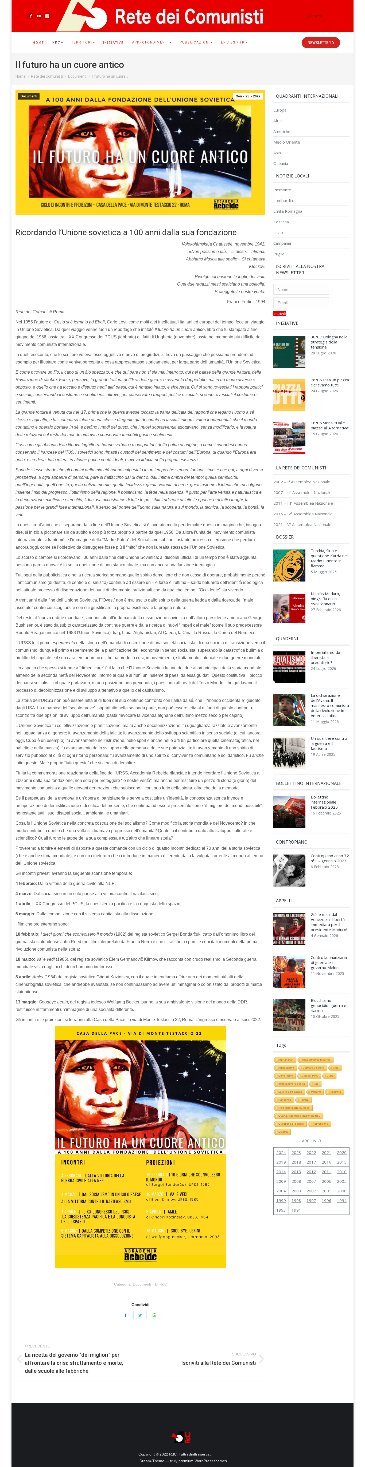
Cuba (330, 1075)
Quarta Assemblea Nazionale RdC (299, 1115)
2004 (281, 1190)
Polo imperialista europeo (294, 1107)
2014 (281, 1171)
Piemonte (282, 189)
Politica (304, 1099)
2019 (281, 1162)
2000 (342, 1190)
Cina (336, 1067)
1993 (281, 1210)
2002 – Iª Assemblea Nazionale (301, 481)
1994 (342, 1200)
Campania (282, 243)
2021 (326, 1152)
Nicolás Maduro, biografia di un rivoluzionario (325, 598)
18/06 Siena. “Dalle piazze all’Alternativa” (330, 425)
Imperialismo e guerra (291, 1083)
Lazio (278, 232)
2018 (296, 1162)
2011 (326, 1171)
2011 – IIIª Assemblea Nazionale (303, 503)
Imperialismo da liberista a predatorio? (325, 657)
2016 (326, 1162)
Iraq (316, 1083)
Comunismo (285, 1075)
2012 (311, 1171)
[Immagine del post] (289, 353)
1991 (296, 1210)
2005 (342, 1181)
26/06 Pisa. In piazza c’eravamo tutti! (330, 382)
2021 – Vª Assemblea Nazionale (302, 524)
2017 (311, 1162)
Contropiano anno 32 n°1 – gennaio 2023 (330, 858)
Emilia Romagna (287, 211)
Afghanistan (285, 1059)
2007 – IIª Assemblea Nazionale (302, 492)
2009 (281, 1181)
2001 (326, 1190)
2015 (342, 1162)
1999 (281, 1200)
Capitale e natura (313, 1067)
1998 (296, 1200)
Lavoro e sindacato (290, 1091)
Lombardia (283, 200)
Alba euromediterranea (316, 1059)
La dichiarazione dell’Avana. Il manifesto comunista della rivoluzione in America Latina (330, 705)
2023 (296, 1152)
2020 (342, 1152)
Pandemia (284, 1099)
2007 (311, 1181)
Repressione (320, 1123)
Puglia (278, 253)
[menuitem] (38, 42)
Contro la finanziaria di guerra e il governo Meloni (329, 962)
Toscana (281, 221)
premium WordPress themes (202, 1461)
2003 (296, 1190)
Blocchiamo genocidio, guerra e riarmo (328, 1005)
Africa (278, 120)
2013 (296, 1171)
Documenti (29, 96)
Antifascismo (286, 1067)
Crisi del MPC (310, 1075)
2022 (311, 1152)
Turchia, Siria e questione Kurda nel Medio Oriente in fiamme (329, 558)
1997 (311, 1200)
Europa (279, 110)
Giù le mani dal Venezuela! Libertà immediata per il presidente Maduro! (329, 922)
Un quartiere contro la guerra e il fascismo (329, 743)
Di (161, 1284)
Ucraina (283, 1131)
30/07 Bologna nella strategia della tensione (329, 342)
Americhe (281, 131)
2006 (326, 1181)
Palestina (335, 1091)
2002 (311, 1190)
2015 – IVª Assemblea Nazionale (303, 513)
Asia (277, 152)
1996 (326, 1200)
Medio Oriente (286, 142)
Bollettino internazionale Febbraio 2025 (324, 802)
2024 (281, 1152)
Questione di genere (291, 1123)
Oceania (280, 163)
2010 (342, 1171)
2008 (296, 1181)
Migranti (316, 1091)
